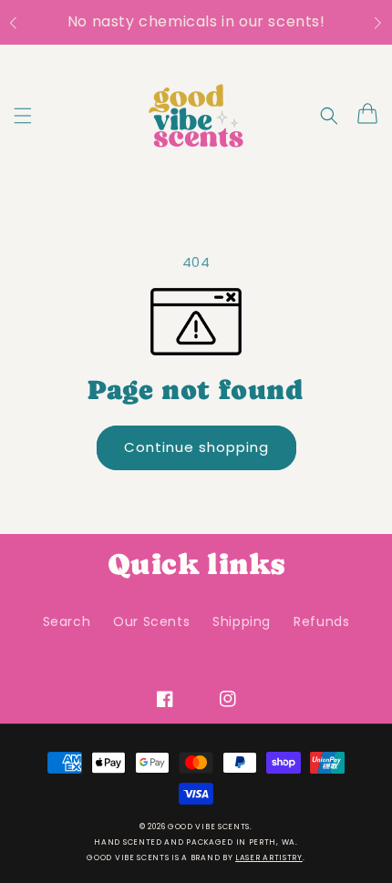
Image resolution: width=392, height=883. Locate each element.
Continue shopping (202, 446)
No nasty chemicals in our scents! (196, 21)
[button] (22, 23)
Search (67, 621)
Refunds (321, 621)
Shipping (241, 621)
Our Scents (151, 621)
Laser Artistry (269, 857)
